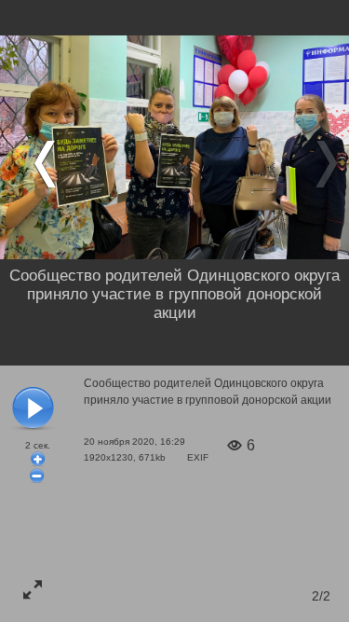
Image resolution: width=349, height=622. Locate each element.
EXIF (197, 457)
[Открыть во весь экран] (33, 589)
